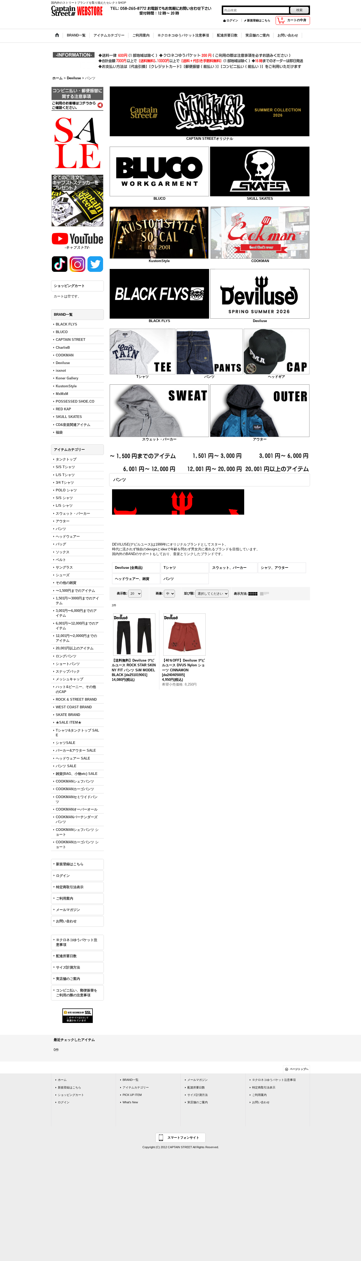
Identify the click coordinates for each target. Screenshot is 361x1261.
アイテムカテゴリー (136, 1087)
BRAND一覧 (130, 1079)
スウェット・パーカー (159, 439)
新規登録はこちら (258, 20)
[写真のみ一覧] (254, 593)
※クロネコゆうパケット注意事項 (76, 942)
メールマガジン (68, 910)
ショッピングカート (71, 1094)
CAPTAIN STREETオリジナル (209, 139)
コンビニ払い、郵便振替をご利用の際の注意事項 (76, 992)
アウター (260, 439)
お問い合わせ (66, 921)
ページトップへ (299, 1069)
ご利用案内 (64, 898)
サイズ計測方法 (68, 967)
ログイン (232, 20)
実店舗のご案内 (68, 979)
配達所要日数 (66, 956)
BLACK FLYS (159, 321)
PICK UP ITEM (132, 1094)
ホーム (62, 1079)
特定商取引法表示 (70, 887)
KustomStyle (159, 261)
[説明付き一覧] (266, 593)
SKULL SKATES (260, 199)
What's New (130, 1102)
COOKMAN (260, 261)
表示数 (122, 593)
